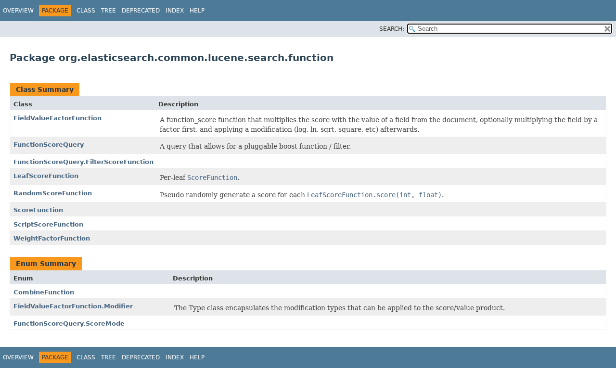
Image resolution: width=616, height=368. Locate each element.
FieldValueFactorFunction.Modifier (73, 306)
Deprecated (141, 10)
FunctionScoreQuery (48, 144)
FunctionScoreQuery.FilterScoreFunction (83, 161)
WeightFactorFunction (51, 238)
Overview (18, 10)
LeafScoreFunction (45, 175)
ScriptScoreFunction (48, 224)
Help (197, 10)
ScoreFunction (38, 210)
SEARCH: (391, 28)
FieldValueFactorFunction (57, 118)
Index (175, 10)
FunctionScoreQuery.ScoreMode (69, 323)
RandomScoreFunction (52, 193)
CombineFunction (43, 292)
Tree (108, 10)
